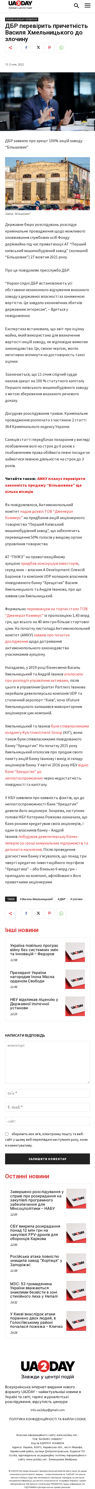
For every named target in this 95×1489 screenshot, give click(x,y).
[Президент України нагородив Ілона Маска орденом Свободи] (75, 979)
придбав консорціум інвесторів (49, 563)
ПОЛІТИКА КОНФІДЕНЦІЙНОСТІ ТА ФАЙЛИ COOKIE (47, 1419)
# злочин (76, 899)
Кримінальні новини (21, 19)
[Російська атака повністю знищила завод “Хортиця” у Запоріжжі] (76, 1263)
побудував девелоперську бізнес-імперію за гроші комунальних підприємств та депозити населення (46, 843)
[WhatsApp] (61, 48)
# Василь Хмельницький (36, 899)
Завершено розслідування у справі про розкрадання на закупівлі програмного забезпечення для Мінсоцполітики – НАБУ (37, 1200)
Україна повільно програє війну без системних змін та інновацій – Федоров (34, 949)
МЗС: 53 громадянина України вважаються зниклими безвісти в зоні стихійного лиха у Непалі (34, 1290)
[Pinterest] (49, 48)
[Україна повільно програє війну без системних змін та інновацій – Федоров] (75, 952)
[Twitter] (38, 48)
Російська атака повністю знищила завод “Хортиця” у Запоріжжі (36, 1260)
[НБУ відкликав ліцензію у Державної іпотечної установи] (75, 1006)
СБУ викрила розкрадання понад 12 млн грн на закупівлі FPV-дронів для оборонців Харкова (35, 1232)
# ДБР (61, 899)
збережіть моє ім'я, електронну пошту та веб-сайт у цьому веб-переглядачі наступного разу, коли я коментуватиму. (46, 1140)
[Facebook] (26, 48)
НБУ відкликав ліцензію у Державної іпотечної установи (34, 1003)
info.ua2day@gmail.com (48, 1410)
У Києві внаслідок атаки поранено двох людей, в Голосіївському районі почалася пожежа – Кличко (36, 1320)
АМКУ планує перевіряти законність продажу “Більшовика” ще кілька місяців (45, 485)
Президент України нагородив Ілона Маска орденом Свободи (32, 976)
